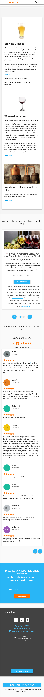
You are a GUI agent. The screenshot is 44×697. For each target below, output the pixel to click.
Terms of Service (17, 298)
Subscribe (22, 596)
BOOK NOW (8, 75)
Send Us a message (22, 671)
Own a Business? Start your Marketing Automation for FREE (22, 685)
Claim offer (22, 282)
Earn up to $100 (13, 2)
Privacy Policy (26, 306)
